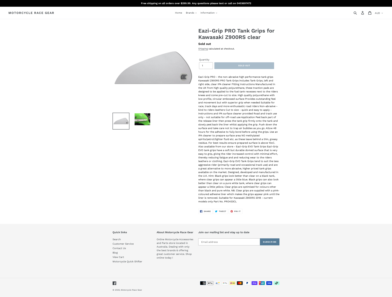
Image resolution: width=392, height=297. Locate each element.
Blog (115, 252)
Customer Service (123, 243)
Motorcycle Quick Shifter (127, 261)
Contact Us (119, 248)
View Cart (118, 257)
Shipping (203, 48)
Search (117, 239)
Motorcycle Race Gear (31, 13)
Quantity (204, 59)
